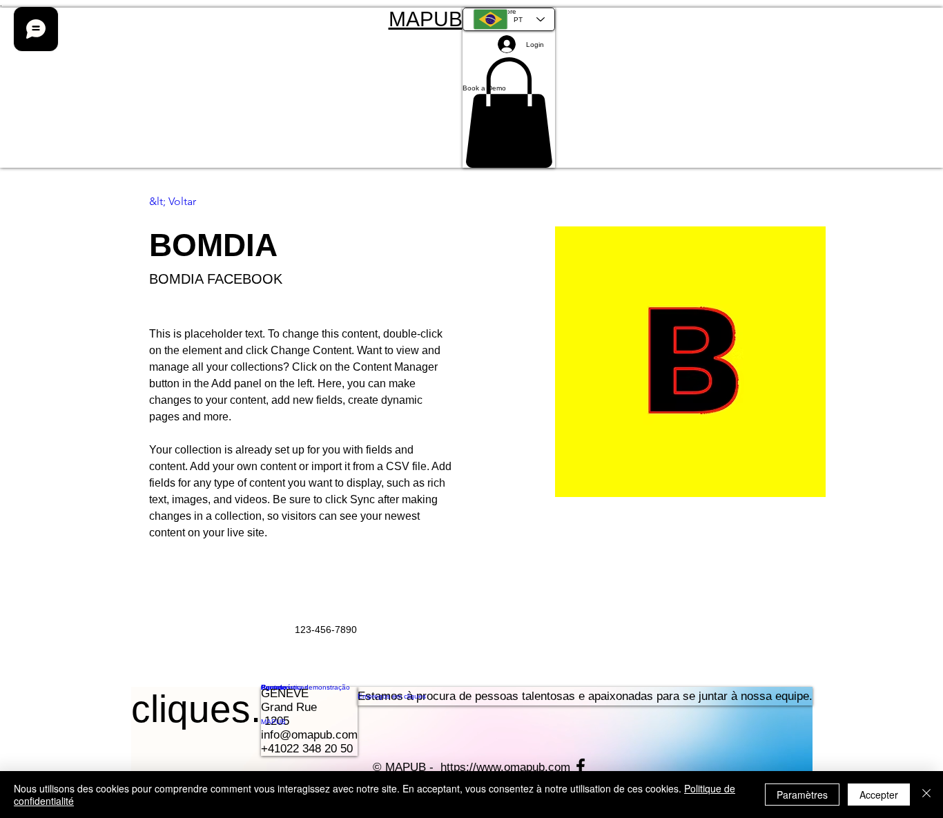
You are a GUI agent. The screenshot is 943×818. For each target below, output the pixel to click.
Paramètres (802, 794)
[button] (509, 88)
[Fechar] (926, 794)
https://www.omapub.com (505, 767)
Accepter (878, 794)
